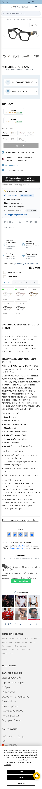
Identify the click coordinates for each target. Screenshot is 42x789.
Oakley (11, 638)
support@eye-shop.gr (13, 682)
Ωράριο (6, 687)
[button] (38, 35)
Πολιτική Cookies (10, 715)
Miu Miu (24, 642)
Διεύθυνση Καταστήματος (15, 696)
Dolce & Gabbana (8, 650)
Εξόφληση (9, 227)
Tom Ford (33, 642)
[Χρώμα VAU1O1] (5, 139)
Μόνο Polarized (14, 277)
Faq (4, 740)
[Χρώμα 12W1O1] (22, 133)
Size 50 (18, 282)
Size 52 (7, 282)
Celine (15, 646)
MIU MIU (19, 20)
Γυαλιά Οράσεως (8, 653)
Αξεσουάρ (31, 282)
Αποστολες (31, 222)
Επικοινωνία (8, 691)
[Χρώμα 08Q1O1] (14, 139)
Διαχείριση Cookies (12, 720)
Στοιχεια (8, 222)
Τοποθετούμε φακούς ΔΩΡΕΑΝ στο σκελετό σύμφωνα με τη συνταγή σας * (21, 179)
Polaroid (34, 638)
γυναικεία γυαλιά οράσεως (26, 264)
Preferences (21, 783)
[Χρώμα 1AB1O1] (5, 133)
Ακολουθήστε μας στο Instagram (22, 624)
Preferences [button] (7, 765)
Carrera (26, 638)
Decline (21, 777)
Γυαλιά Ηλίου (9, 701)
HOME (3, 20)
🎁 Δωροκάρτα (10, 744)
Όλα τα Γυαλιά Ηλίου (23, 650)
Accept (21, 772)
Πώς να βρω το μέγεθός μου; (15, 215)
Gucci (11, 642)
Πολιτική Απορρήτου (12, 710)
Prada (17, 642)
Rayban (4, 638)
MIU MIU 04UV (27, 20)
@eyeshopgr (22, 592)
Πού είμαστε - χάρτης (13, 736)
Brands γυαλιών (16, 548)
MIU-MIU (21, 546)
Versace (23, 646)
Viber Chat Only (10, 677)
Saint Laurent (6, 646)
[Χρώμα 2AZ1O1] (14, 133)
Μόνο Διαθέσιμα (14, 272)
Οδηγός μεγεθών (11, 195)
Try (19, 222)
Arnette (4, 642)
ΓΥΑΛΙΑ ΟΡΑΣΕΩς (11, 20)
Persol (19, 638)
